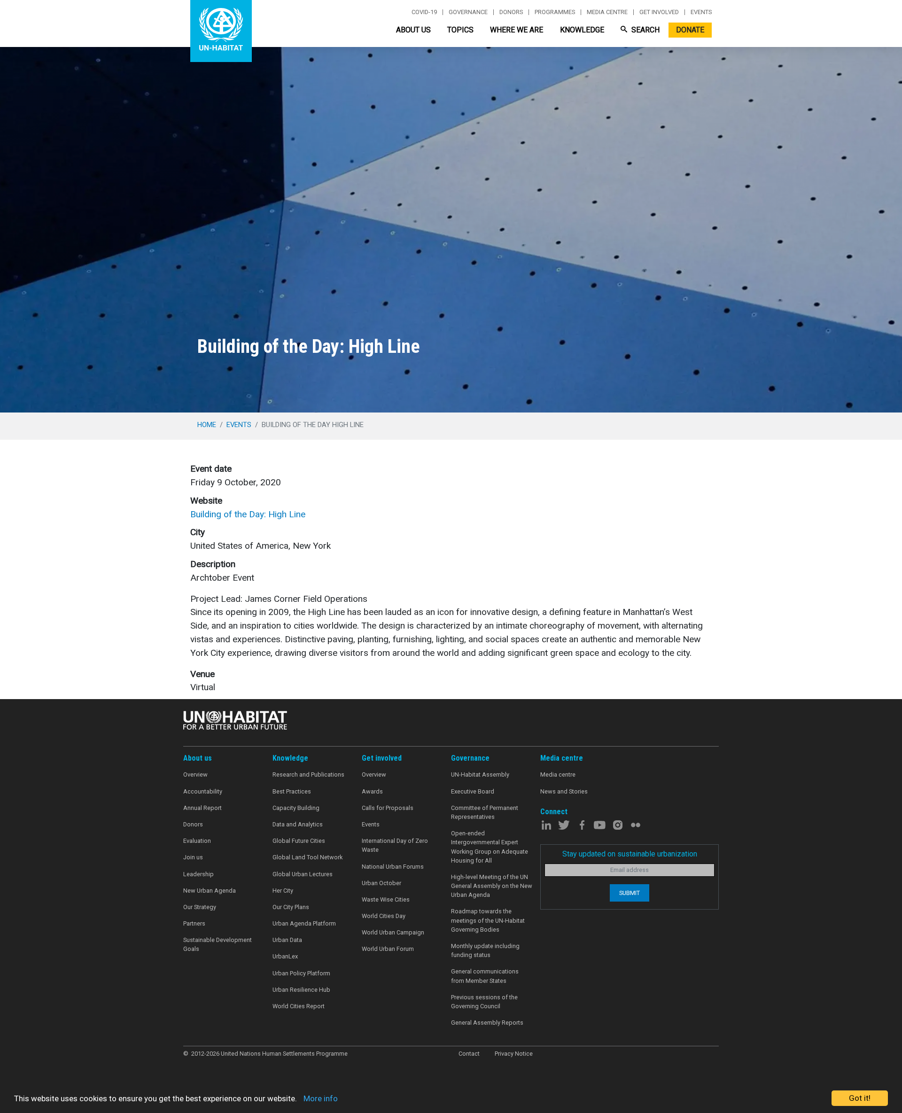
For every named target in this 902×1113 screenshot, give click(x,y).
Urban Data (287, 939)
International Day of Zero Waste (395, 845)
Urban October (381, 883)
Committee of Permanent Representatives (484, 812)
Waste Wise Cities (386, 899)
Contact (469, 1053)
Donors (511, 12)
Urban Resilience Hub (301, 989)
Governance (468, 12)
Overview (195, 774)
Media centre (607, 12)
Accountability (202, 791)
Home (206, 424)
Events (701, 12)
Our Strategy (199, 907)
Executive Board (472, 791)
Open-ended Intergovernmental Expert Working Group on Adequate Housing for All (489, 847)
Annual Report (202, 807)
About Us (413, 29)
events (238, 424)
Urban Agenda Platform (304, 923)
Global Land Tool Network (307, 857)
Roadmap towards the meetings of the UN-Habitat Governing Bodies (488, 920)
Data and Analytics (297, 824)
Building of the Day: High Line (247, 514)
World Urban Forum (388, 948)
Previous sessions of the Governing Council (484, 1002)
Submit (629, 892)
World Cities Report (298, 1006)
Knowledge (582, 29)
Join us (193, 857)
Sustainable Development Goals (217, 944)
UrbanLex (285, 956)
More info (320, 1098)
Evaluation (197, 840)
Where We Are (516, 29)
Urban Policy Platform (301, 973)
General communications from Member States (485, 976)
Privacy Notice (514, 1053)
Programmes (555, 12)
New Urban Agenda (209, 890)
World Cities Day (383, 915)
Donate (690, 29)
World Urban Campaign (393, 932)
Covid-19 (424, 12)
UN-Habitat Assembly (480, 774)
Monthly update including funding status (485, 950)
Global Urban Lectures (302, 874)
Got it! (860, 1098)
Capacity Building (295, 807)
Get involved (659, 12)
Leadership (198, 874)
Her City (282, 890)
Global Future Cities (298, 840)
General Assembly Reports (487, 1022)
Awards (372, 791)
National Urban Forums (393, 866)
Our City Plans (290, 907)
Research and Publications (308, 774)
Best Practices (291, 791)
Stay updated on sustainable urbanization (629, 853)
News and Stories (564, 791)
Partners (194, 923)
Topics (460, 29)
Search (645, 29)
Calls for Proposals (387, 807)
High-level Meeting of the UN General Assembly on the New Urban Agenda (491, 885)
